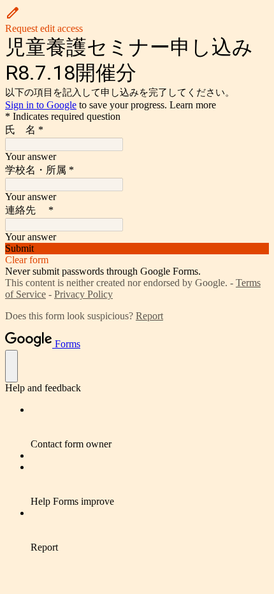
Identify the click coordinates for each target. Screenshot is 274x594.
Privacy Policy (83, 294)
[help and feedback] (11, 366)
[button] (137, 19)
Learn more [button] (192, 104)
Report (149, 315)
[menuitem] (150, 427)
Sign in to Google (40, 104)
